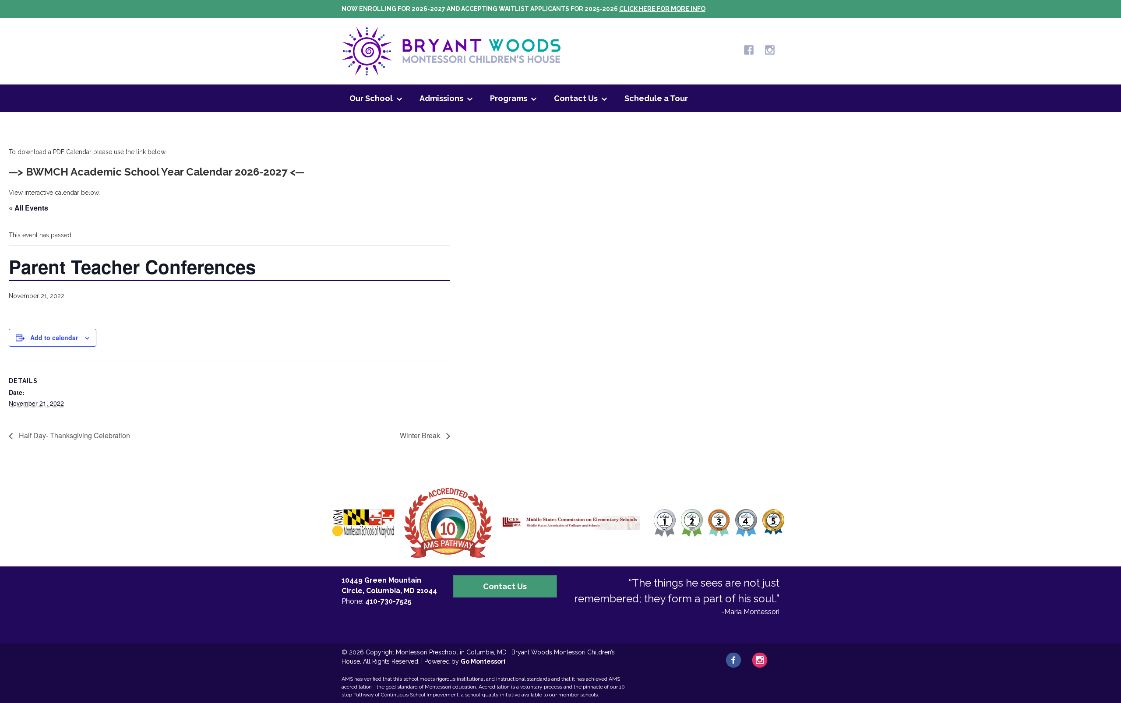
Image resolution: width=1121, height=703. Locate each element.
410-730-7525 (388, 601)
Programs (508, 98)
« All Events (28, 208)
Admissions (441, 98)
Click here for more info (662, 8)
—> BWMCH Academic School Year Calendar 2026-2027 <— (156, 171)
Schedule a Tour (656, 98)
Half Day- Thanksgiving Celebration (73, 435)
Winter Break (421, 435)
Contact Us (576, 98)
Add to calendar (54, 337)
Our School (371, 98)
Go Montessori (483, 661)
